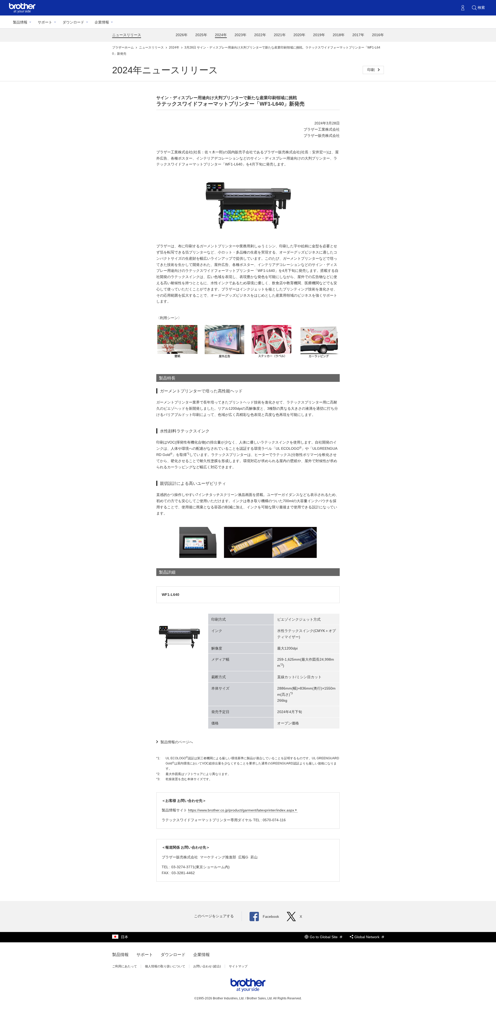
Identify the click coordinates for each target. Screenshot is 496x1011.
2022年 (260, 35)
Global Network (367, 937)
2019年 (319, 35)
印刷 (371, 70)
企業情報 (102, 22)
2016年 (378, 35)
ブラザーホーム (123, 47)
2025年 (201, 35)
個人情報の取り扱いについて (165, 966)
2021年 (280, 35)
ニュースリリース (126, 35)
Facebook (271, 916)
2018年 (339, 35)
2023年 (240, 35)
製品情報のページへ (176, 742)
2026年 (182, 35)
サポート (45, 22)
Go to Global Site (324, 937)
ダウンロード (73, 22)
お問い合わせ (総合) (207, 966)
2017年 (358, 35)
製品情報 (20, 22)
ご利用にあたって (124, 966)
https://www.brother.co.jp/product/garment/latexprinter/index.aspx (241, 810)
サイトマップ (238, 966)
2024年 (221, 35)
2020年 (299, 35)
